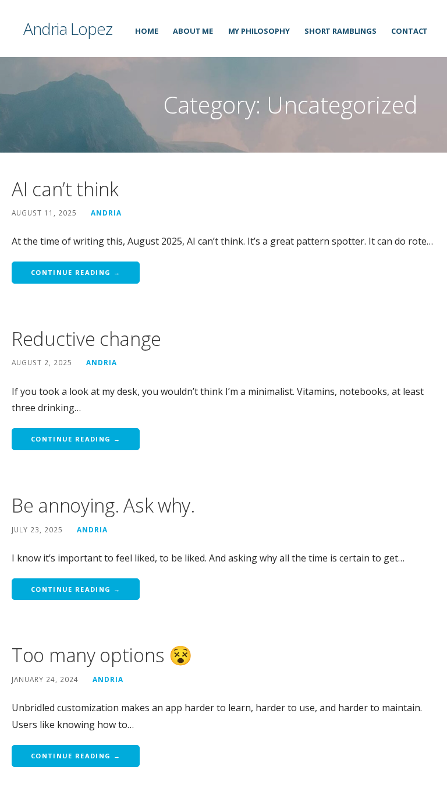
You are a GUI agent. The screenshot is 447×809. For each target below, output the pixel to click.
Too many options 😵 (102, 655)
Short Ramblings (340, 31)
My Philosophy (259, 31)
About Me (193, 31)
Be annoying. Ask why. (103, 505)
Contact (409, 31)
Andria (106, 212)
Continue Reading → (75, 272)
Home (146, 31)
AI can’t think (65, 189)
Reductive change (86, 339)
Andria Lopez (67, 28)
